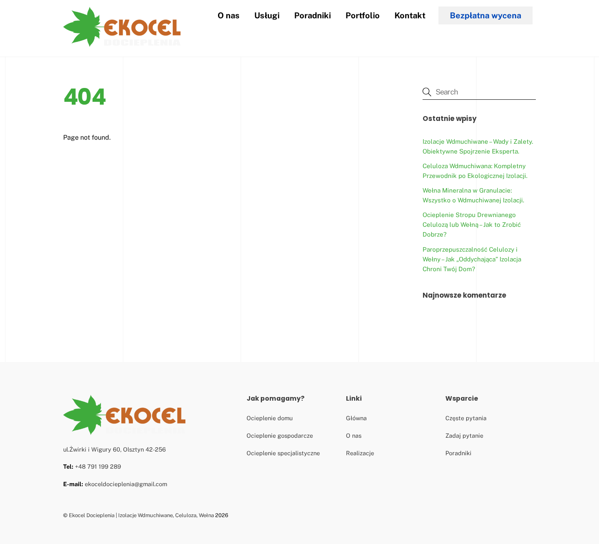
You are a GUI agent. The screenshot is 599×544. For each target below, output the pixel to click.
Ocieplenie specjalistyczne (283, 453)
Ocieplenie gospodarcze (280, 435)
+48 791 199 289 (98, 466)
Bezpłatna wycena (485, 15)
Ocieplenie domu (270, 418)
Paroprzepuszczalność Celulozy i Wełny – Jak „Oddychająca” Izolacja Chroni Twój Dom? (472, 259)
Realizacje (360, 453)
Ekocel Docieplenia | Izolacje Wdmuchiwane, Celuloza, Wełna (141, 515)
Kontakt (409, 15)
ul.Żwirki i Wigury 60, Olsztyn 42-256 (114, 449)
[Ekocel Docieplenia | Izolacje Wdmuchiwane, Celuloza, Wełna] (122, 43)
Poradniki (312, 15)
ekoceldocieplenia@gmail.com (126, 483)
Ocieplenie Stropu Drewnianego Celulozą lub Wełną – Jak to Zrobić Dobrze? (472, 224)
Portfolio (363, 15)
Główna (356, 418)
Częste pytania (466, 418)
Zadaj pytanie (464, 435)
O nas (229, 15)
